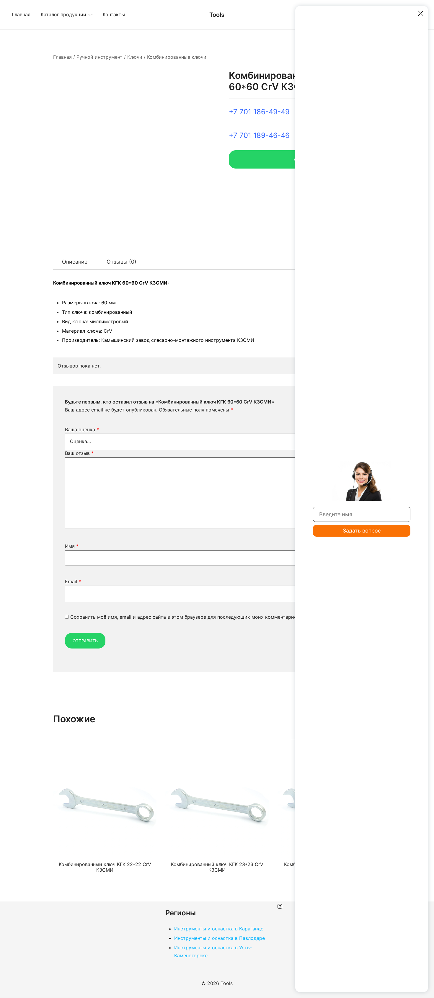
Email (73, 581)
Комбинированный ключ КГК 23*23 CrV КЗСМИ (217, 867)
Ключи (134, 57)
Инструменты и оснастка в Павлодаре (219, 938)
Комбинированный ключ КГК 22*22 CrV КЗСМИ (105, 867)
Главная (21, 14)
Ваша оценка (82, 429)
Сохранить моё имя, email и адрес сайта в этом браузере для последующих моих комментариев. (185, 617)
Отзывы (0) (121, 262)
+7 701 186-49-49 (259, 111)
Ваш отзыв (79, 453)
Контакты (114, 14)
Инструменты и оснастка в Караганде (218, 929)
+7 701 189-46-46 (259, 135)
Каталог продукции (63, 14)
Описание (74, 262)
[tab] (74, 261)
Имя (72, 546)
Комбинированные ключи (176, 57)
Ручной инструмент (99, 57)
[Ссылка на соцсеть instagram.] (280, 905)
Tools (216, 14)
